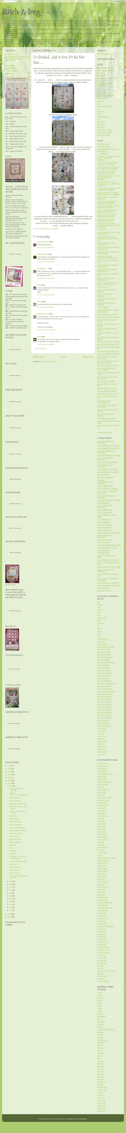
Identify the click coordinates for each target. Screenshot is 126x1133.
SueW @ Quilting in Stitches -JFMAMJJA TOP (106, 244)
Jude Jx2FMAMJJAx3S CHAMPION (104, 506)
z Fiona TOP (101, 731)
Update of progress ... (16, 842)
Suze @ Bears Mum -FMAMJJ (107, 418)
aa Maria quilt (101, 866)
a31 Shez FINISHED (104, 726)
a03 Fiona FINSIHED (104, 652)
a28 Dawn (100, 1064)
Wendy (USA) (101, 98)
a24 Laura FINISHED (104, 707)
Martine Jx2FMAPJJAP (104, 540)
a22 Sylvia (100, 1048)
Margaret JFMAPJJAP (104, 530)
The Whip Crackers (103, 144)
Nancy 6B (100, 973)
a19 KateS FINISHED (104, 694)
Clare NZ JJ (101, 122)
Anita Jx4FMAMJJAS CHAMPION (108, 446)
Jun (10, 896)
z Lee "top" (100, 1098)
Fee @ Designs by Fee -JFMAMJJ (108, 342)
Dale (98, 602)
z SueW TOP (101, 747)
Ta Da (11, 848)
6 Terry (99, 1006)
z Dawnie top (101, 979)
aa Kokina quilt (102, 834)
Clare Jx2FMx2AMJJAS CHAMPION (105, 466)
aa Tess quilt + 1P (103, 950)
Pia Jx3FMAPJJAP (103, 553)
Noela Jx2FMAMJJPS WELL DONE (109, 545)
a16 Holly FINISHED (104, 686)
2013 (9, 780)
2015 (9, 774)
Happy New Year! (15, 839)
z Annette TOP (102, 728)
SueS (99, 634)
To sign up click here (12, 54)
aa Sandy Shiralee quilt (104, 908)
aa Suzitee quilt (102, 942)
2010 (9, 917)
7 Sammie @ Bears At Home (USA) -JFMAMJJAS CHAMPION (108, 189)
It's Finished (13, 851)
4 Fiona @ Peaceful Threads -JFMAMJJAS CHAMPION (107, 172)
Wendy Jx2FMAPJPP (104, 591)
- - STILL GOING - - (103, 307)
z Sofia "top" (101, 1111)
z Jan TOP (100, 733)
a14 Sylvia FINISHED (104, 681)
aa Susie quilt (101, 937)
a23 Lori (99, 1050)
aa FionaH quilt (102, 803)
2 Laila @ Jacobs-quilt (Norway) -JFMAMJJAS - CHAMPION (108, 163)
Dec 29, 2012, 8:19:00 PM (45, 307)
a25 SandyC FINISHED (105, 710)
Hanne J (100, 610)
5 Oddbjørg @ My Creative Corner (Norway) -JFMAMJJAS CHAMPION (108, 177)
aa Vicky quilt (101, 960)
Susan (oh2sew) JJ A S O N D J (107, 78)
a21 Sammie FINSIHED (105, 699)
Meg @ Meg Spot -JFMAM (105, 381)
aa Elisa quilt (101, 792)
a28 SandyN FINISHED (105, 718)
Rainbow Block (14, 819)
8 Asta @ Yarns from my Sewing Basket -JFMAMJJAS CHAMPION (108, 193)
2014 (9, 777)
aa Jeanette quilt (102, 816)
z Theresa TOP (102, 752)
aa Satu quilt (101, 916)
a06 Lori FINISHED (103, 660)
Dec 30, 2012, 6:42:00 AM (45, 344)
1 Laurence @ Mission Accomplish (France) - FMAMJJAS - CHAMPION (108, 158)
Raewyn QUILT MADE (104, 132)
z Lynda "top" (101, 1103)
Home (63, 357)
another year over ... (15, 798)
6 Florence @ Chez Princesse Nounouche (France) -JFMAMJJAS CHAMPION (108, 183)
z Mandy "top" (101, 1106)
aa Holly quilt (101, 808)
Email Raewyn (10, 68)
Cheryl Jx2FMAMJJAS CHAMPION (108, 455)
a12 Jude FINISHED (104, 676)
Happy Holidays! (14, 870)
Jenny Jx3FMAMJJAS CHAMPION (108, 500)
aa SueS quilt (101, 931)
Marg (98, 104)
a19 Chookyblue (102, 1040)
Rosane (99, 628)
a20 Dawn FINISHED (104, 697)
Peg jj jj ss (100, 101)
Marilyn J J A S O (102, 81)
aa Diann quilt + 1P (103, 790)
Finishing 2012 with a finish (18, 861)
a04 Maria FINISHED (104, 655)
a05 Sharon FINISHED (104, 657)
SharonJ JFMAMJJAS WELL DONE (109, 567)
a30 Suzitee (101, 1066)
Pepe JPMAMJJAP (103, 550)
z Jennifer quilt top (103, 981)
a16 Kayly (100, 1032)
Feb (10, 907)
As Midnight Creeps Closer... (18, 803)
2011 (9, 914)
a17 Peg (100, 1035)
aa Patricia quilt (102, 881)
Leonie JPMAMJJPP (104, 520)
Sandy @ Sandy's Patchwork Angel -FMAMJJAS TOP (108, 233)
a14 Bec (100, 1027)
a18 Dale (100, 1037)
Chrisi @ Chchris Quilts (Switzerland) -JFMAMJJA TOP (107, 257)
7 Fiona (99, 1008)
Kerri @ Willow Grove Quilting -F (107, 351)
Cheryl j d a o (101, 93)
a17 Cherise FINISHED (105, 689)
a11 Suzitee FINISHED (104, 673)
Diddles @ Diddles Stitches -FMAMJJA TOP (106, 279)
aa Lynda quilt (101, 853)
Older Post (88, 357)
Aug (10, 890)
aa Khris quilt (101, 832)
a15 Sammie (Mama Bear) (105, 1029)
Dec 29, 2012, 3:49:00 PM (45, 247)
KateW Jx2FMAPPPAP (104, 510)
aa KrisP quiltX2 (102, 837)
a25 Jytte (100, 1056)
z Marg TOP (101, 739)
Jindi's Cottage (42, 254)
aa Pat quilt (101, 879)
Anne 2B (100, 968)
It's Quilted (12, 854)
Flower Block (13, 816)
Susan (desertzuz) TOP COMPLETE (104, 84)
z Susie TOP (101, 749)
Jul (10, 893)
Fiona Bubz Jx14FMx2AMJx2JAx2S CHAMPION (105, 482)
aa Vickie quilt (101, 958)
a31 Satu (100, 1069)
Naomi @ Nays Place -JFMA (106, 388)
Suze (99, 636)
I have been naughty (15, 833)
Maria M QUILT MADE (104, 106)
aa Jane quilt (101, 813)
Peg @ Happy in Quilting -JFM (107, 394)
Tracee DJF (101, 642)
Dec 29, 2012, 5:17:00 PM (45, 295)
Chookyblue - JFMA (103, 147)
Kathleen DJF (101, 618)
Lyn (98, 626)
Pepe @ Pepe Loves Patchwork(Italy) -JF (104, 401)
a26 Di (99, 1058)
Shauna (99, 631)
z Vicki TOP (101, 755)
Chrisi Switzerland (103, 117)
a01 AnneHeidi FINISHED (105, 647)
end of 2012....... (14, 864)
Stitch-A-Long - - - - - (32, 12)
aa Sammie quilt (102, 905)
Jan (10, 910)
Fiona (39, 285)
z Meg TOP (101, 744)
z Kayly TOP (101, 736)
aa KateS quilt (101, 829)
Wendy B (100, 112)
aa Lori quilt (101, 845)
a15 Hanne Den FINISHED (106, 684)
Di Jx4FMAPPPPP (103, 475)
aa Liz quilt (100, 842)
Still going (12, 845)
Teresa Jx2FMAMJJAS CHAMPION (108, 585)
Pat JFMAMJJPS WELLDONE (107, 548)
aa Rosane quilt (102, 897)
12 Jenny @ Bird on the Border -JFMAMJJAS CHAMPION (107, 211)
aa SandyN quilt (102, 910)
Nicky (39, 336)
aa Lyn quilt (101, 850)
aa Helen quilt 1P (102, 805)
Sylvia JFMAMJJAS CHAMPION (108, 583)
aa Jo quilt (100, 818)
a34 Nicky (100, 1077)
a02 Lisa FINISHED (103, 649)
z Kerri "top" (101, 1095)
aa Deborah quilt (102, 784)
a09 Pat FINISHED (103, 668)
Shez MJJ (100, 127)
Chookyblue (101, 125)
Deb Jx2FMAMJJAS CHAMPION (108, 472)
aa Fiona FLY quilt (103, 800)
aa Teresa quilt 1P (103, 947)
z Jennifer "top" (102, 1090)
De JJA (99, 91)
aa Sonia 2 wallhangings (105, 926)
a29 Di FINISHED (103, 720)
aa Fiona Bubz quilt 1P (104, 797)
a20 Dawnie (101, 1043)
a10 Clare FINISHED (104, 670)
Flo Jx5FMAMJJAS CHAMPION (107, 489)
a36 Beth (100, 1085)
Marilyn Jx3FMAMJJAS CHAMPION (104, 536)
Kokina (99, 621)
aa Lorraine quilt (102, 847)
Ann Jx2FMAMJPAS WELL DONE (108, 448)
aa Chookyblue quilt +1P (105, 774)
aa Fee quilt (101, 795)
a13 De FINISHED (103, 678)
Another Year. (13, 836)
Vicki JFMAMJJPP (103, 588)
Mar (10, 904)
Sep (10, 887)
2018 (9, 766)
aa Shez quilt (101, 921)
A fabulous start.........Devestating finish (18, 794)
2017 (9, 769)
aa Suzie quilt (101, 939)
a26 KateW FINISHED (104, 712)
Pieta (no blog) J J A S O (105, 68)
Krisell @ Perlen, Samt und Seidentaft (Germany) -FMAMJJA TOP (108, 238)
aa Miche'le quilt (102, 871)
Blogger (84, 1119)
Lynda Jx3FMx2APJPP (104, 525)
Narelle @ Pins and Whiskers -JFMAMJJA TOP (107, 270)
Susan (39, 301)
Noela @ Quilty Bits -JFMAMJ (107, 391)
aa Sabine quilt (102, 900)
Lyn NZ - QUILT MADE (104, 130)
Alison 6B (100, 966)
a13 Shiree (100, 1024)
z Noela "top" (101, 1108)
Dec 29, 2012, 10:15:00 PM (46, 330)
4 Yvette (99, 1001)
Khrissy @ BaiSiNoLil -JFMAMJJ (108, 354)
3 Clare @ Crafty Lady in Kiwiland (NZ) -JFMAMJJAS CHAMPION (108, 168)
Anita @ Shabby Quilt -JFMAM (107, 314)
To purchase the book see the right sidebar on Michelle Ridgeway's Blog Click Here (16, 58)
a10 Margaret (101, 1016)
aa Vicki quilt (101, 955)
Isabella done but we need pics (107, 971)
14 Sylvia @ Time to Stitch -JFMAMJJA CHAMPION (106, 220)
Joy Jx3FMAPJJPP (103, 503)
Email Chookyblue (11, 71)
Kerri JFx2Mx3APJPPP (104, 513)
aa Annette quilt (102, 769)
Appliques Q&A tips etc (104, 432)
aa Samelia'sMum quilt (104, 902)
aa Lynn (99, 855)
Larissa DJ (100, 623)
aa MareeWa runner (103, 860)
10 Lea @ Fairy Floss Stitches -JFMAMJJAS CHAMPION (107, 202)
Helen (99, 613)
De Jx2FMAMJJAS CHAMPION (107, 469)
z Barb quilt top (102, 976)
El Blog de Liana (43, 314)
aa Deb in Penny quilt (104, 782)
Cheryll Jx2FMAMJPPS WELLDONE (105, 459)
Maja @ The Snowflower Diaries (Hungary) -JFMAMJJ (107, 362)
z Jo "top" (100, 1093)
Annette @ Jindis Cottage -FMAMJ (108, 317)
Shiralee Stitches (43, 242)
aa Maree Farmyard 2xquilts (106, 858)
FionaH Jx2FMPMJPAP (105, 486)
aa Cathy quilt (101, 771)
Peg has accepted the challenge (16, 789)
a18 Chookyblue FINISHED (106, 691)
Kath (98, 615)
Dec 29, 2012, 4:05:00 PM (45, 262)
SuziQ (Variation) (102, 639)
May (10, 899)
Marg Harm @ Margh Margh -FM (107, 365)
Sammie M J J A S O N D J (105, 70)
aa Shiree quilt (102, 924)
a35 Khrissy (101, 1082)
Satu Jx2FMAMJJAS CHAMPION (108, 560)
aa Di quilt (100, 787)
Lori (98, 109)
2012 (9, 783)
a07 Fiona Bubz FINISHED (106, 663)
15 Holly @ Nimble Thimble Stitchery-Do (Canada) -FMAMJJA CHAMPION (108, 225)
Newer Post (38, 357)
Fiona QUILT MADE (103, 135)
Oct (10, 884)
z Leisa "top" (101, 1100)
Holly (99, 114)
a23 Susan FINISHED (104, 705)
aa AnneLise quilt (102, 766)
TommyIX (70, 1119)
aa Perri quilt (101, 889)
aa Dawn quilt (101, 779)
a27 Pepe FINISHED (104, 715)
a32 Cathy (100, 1072)
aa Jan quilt (101, 811)
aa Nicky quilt (101, 874)
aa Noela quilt (101, 876)
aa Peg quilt (101, 884)
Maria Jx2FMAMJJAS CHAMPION (108, 533)
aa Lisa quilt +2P (102, 839)
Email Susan (9, 73)
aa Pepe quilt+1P (102, 887)
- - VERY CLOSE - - (103, 287)
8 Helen (99, 1011)
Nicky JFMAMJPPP (103, 542)
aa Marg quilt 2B (102, 863)
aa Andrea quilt (102, 763)
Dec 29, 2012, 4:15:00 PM (45, 278)
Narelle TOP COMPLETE (105, 96)
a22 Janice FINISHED (104, 702)
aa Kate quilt (101, 826)
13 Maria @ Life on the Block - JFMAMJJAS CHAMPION (107, 215)
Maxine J (100, 73)
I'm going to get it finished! (17, 827)
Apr (10, 901)
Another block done (15, 822)
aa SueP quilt (101, 929)
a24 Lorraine (101, 1053)
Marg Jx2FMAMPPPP (104, 527)
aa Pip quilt (101, 895)
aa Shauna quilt (102, 918)
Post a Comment (40, 348)
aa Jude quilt (101, 824)
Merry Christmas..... (15, 867)
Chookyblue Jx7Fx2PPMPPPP (107, 462)
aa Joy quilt (101, 821)
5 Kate (99, 1003)
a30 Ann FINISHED (103, 723)
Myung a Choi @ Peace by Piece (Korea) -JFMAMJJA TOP (108, 283)
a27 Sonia (100, 1061)
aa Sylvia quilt (101, 945)
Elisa (98, 607)
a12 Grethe (100, 1022)
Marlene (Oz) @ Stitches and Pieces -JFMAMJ (106, 369)
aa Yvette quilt (101, 963)
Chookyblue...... (42, 268)
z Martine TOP (102, 741)
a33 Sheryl (100, 1074)
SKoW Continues (14, 801)
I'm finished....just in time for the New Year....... (18, 857)
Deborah (100, 605)
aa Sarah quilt (101, 913)
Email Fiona (9, 65)
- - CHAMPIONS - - (103, 154)
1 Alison (99, 993)
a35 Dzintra (101, 1079)
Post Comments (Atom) (49, 361)
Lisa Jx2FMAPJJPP (103, 522)
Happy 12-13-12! (14, 873)
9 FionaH (100, 1014)
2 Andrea (100, 995)
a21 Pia (99, 1045)
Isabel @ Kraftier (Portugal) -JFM (108, 344)
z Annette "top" (102, 1087)
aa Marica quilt (102, 868)
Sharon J (100, 76)
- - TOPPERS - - (102, 230)
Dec (10, 786)
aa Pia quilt (101, 892)
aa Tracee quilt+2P (103, 952)
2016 (9, 772)
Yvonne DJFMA (102, 644)
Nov (10, 881)
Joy (98, 119)
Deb (98, 88)
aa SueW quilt (101, 934)
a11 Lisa (100, 1019)
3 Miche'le (100, 998)
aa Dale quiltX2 (102, 776)
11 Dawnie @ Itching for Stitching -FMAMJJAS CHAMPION (108, 207)
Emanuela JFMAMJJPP (105, 477)
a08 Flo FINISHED (103, 665)
